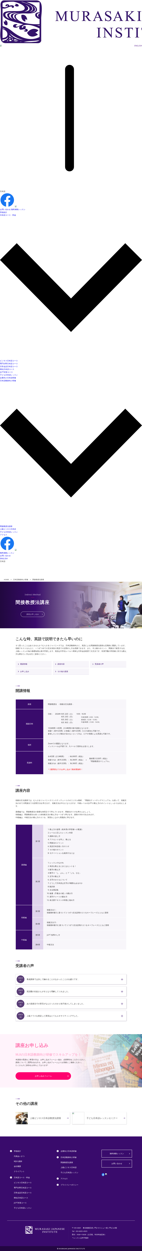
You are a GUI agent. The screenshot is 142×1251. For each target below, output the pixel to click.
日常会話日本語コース (9, 366)
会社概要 (17, 1166)
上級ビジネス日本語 (8, 529)
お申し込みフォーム (43, 1076)
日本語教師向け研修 (8, 380)
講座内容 (61, 664)
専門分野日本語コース (9, 363)
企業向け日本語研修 (8, 378)
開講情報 (23, 664)
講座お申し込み (32, 614)
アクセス (3, 534)
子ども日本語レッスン (9, 375)
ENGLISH (138, 45)
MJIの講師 (18, 1161)
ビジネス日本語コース (9, 360)
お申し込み (24, 671)
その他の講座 (62, 671)
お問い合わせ (5, 209)
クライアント (19, 1171)
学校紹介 (3, 212)
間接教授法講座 (6, 526)
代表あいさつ (19, 1156)
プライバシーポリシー (69, 1185)
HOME (6, 579)
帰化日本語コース (7, 369)
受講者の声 (99, 664)
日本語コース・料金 (8, 215)
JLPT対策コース (6, 372)
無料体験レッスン (18, 209)
